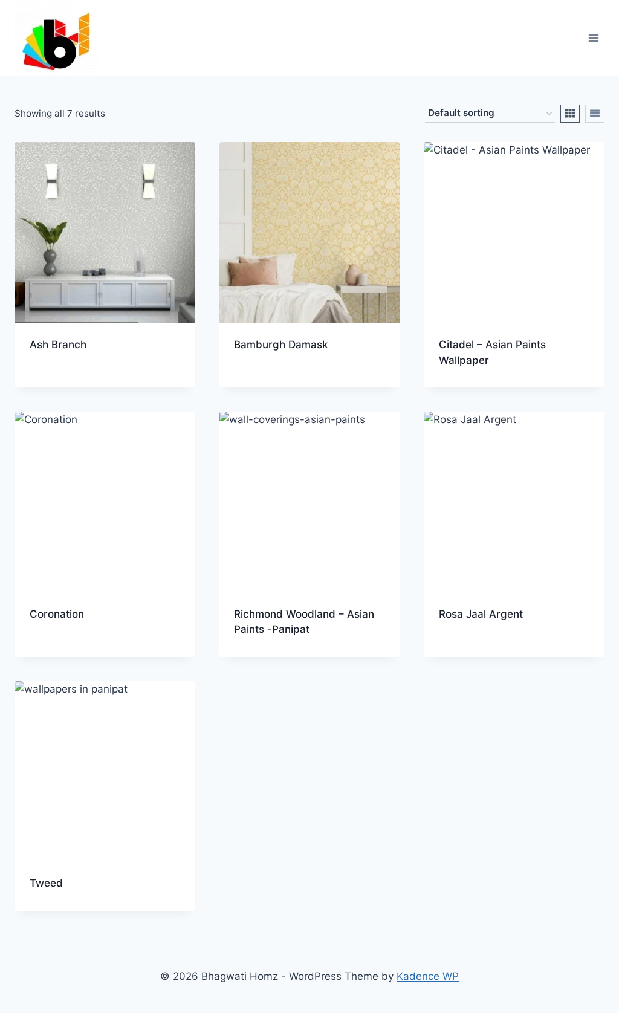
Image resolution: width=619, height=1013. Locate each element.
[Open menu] (593, 37)
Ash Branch (58, 344)
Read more (56, 383)
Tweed (46, 883)
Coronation (57, 614)
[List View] (594, 114)
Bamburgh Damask (281, 344)
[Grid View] (570, 114)
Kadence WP (428, 976)
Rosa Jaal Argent (481, 614)
